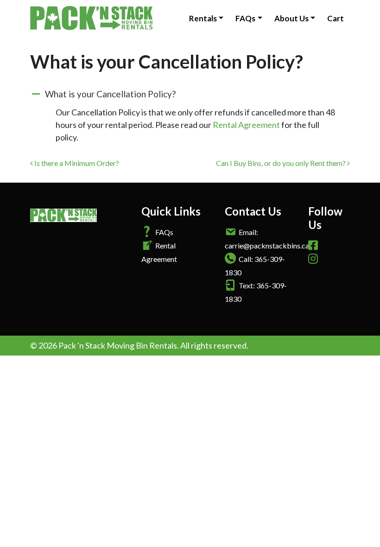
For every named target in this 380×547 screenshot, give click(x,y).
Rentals (203, 18)
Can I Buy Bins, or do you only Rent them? (281, 163)
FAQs (245, 18)
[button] (190, 94)
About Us (291, 18)
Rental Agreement (246, 125)
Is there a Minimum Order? (76, 163)
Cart (335, 18)
